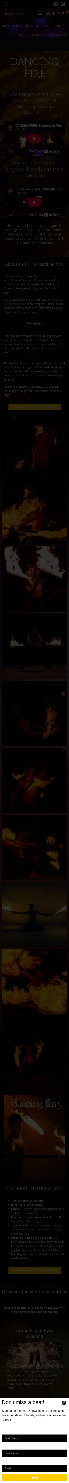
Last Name (9, 1445)
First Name (9, 1430)
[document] (34, 741)
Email (5, 1460)
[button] (64, 1403)
